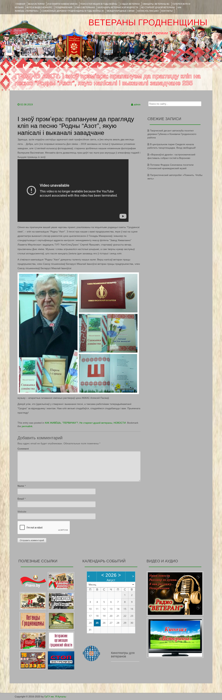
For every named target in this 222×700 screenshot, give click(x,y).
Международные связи (120, 11)
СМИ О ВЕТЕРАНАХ (85, 7)
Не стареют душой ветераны (95, 422)
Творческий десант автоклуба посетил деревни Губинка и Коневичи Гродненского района (171, 134)
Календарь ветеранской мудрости (118, 7)
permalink (27, 426)
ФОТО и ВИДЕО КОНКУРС (39, 7)
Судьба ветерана (130, 4)
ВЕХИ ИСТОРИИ (36, 4)
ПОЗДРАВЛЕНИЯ (63, 7)
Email (21, 498)
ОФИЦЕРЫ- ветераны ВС (156, 4)
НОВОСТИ (120, 422)
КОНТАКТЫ (167, 11)
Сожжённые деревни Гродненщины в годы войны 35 (72, 11)
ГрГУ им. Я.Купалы (55, 696)
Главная (20, 4)
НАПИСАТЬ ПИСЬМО (148, 11)
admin (137, 104)
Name (21, 485)
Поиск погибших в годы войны (98, 4)
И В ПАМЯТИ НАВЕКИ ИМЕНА (62, 4)
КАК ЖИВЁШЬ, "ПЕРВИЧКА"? (61, 422)
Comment (23, 448)
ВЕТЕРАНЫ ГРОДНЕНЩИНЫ (147, 22)
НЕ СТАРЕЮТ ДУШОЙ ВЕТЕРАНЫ (158, 7)
